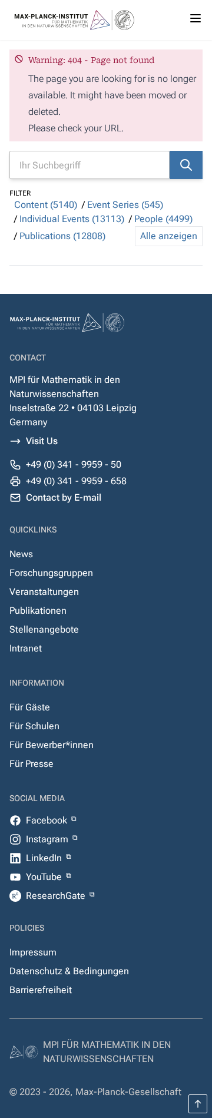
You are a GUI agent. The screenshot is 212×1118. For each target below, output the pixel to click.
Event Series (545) (125, 204)
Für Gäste (29, 707)
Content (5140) (45, 204)
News (21, 554)
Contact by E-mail (63, 497)
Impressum (33, 952)
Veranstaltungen (44, 591)
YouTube (45, 876)
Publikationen (38, 610)
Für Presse (31, 763)
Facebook (47, 820)
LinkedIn (45, 858)
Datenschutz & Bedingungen (69, 971)
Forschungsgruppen (51, 572)
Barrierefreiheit (40, 989)
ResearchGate (57, 895)
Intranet (25, 648)
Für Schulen (34, 726)
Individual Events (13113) (71, 218)
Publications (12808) (62, 236)
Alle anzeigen (168, 236)
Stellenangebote (44, 629)
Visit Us (42, 440)
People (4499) (163, 218)
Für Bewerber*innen (51, 744)
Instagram (48, 839)
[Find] (186, 165)
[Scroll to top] (197, 1103)
